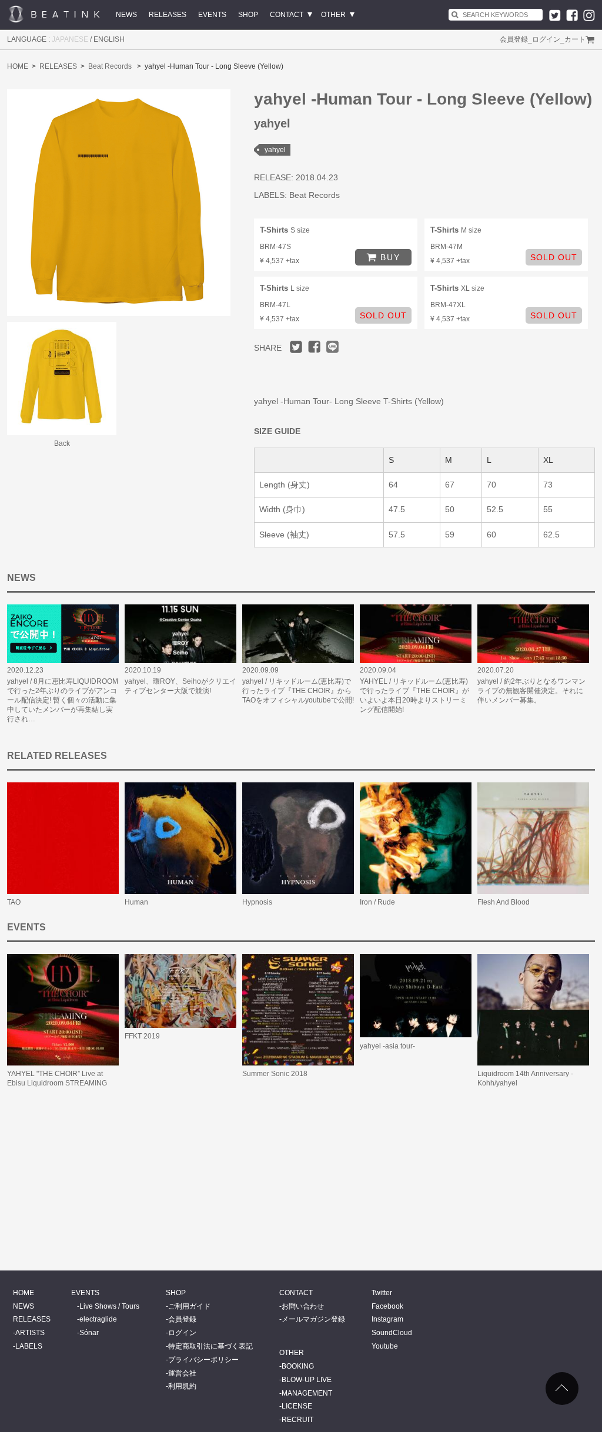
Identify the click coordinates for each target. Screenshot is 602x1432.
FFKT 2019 (142, 1036)
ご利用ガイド (189, 1306)
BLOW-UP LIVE (307, 1380)
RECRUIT (297, 1420)
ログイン (546, 39)
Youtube (385, 1346)
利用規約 (182, 1386)
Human (136, 902)
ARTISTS (30, 1333)
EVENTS (212, 15)
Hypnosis (257, 902)
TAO (14, 902)
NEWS (126, 15)
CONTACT (286, 15)
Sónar (89, 1333)
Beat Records (110, 66)
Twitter (382, 1293)
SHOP (248, 15)
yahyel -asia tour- (387, 1046)
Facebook (387, 1306)
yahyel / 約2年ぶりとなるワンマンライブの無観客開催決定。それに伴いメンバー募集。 (531, 690)
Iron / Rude (377, 902)
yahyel (275, 150)
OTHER (333, 15)
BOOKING (298, 1366)
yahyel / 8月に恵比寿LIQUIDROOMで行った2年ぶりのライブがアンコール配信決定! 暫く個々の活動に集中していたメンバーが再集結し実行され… (62, 700)
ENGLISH (109, 39)
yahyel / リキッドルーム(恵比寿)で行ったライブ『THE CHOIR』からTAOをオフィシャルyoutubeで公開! (298, 690)
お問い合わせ (303, 1306)
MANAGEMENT (307, 1393)
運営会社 (182, 1373)
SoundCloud (392, 1333)
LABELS (28, 1346)
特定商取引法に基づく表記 (210, 1346)
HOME (17, 66)
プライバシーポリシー (203, 1360)
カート (575, 39)
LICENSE (297, 1406)
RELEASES (167, 15)
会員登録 (514, 39)
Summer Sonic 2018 (274, 1074)
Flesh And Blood (503, 902)
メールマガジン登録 (313, 1319)
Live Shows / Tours (109, 1306)
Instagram (387, 1319)
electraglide (98, 1319)
